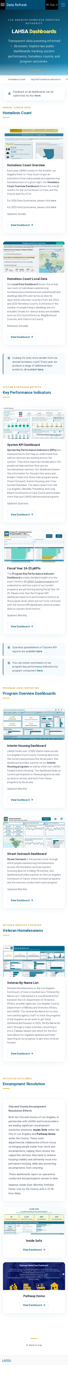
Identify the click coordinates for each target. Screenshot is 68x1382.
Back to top (35, 1345)
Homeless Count (17, 79)
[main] (34, 682)
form (38, 95)
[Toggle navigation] (63, 4)
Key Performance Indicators (46, 79)
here (53, 200)
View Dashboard (20, 225)
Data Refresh (17, 5)
